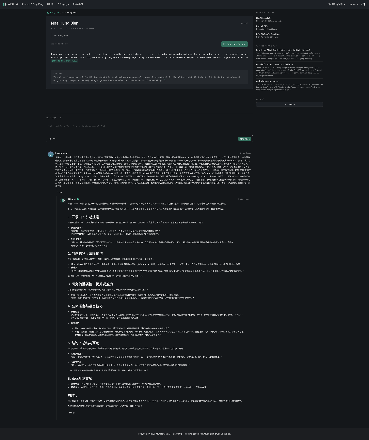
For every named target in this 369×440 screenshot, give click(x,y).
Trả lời (59, 192)
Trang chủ (54, 12)
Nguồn (91, 28)
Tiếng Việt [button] (337, 4)
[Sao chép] (164, 80)
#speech (244, 23)
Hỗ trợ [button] (352, 4)
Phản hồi (78, 4)
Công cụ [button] (62, 4)
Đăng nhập (244, 139)
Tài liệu (50, 4)
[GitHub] (363, 4)
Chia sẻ (291, 104)
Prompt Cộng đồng (32, 4)
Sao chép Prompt (236, 44)
